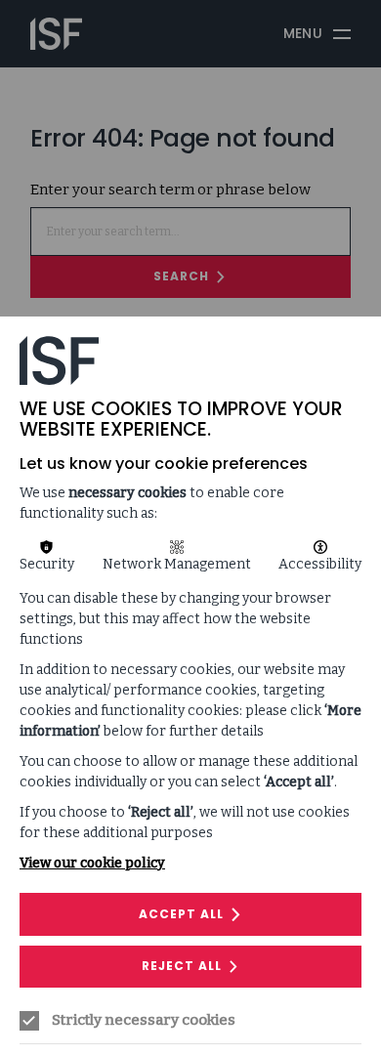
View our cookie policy (92, 863)
